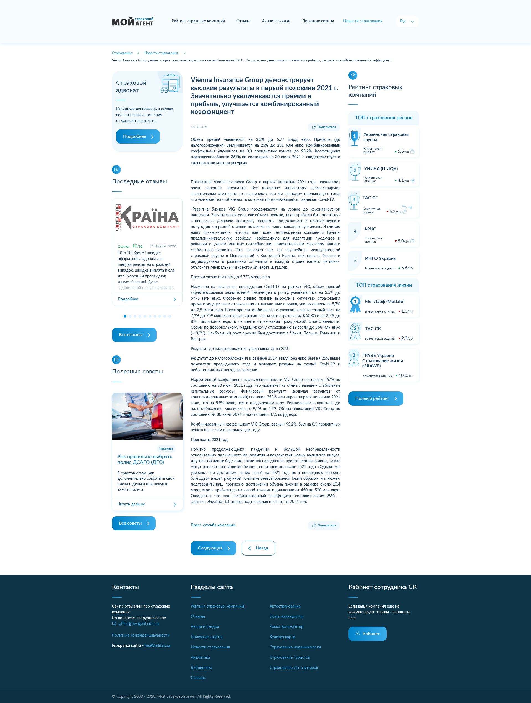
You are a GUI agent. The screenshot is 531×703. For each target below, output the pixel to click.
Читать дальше (131, 504)
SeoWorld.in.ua (157, 646)
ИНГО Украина (380, 258)
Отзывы (243, 21)
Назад (262, 548)
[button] (125, 316)
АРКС (370, 229)
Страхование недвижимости (295, 647)
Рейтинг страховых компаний (198, 21)
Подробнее (134, 136)
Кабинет (371, 634)
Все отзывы (131, 335)
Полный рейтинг (372, 398)
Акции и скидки (276, 21)
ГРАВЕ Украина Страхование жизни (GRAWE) (382, 360)
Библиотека (201, 668)
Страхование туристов (290, 658)
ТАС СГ (370, 198)
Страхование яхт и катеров (294, 668)
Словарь (198, 678)
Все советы (130, 523)
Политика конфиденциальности (141, 635)
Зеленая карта (282, 637)
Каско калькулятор (286, 627)
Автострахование (285, 606)
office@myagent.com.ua (139, 624)
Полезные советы (318, 21)
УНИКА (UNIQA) (381, 169)
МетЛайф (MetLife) (384, 301)
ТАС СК (373, 328)
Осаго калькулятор (287, 617)
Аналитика (200, 658)
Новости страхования (210, 647)
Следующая (210, 548)
